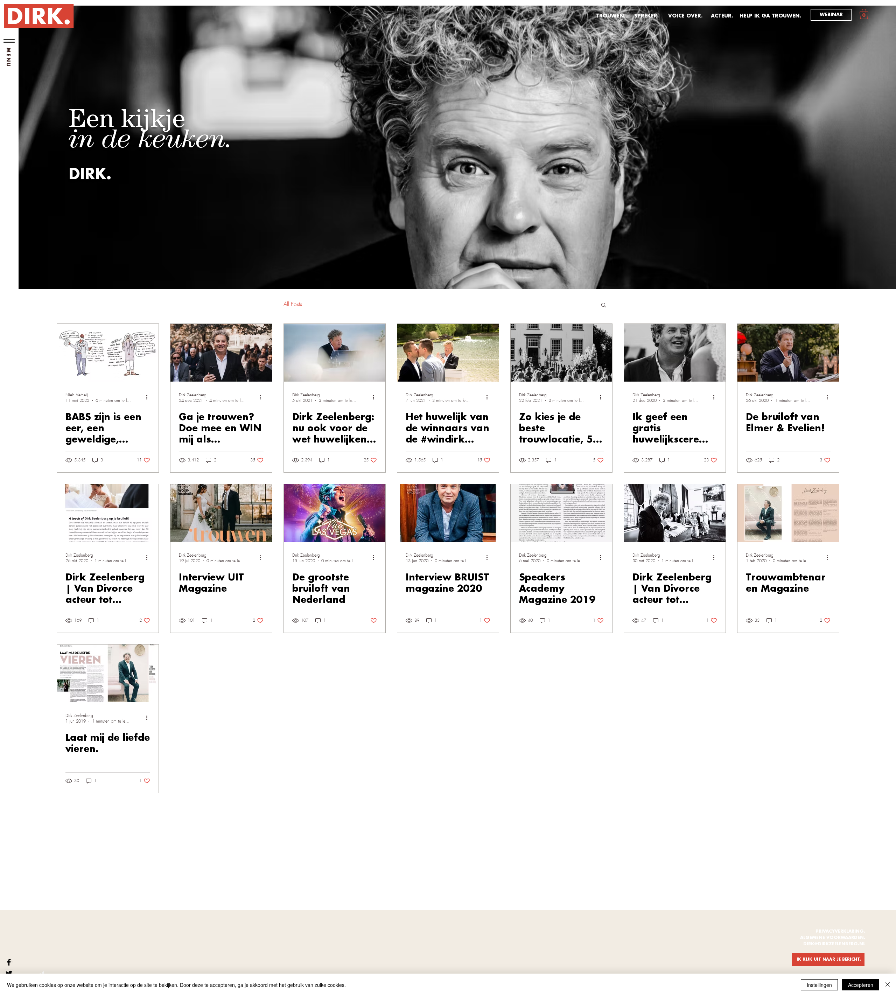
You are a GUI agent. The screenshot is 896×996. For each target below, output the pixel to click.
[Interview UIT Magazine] (221, 513)
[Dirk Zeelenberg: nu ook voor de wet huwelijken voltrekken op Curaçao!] (334, 353)
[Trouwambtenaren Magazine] (788, 513)
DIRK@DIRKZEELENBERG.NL (834, 944)
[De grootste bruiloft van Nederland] (334, 513)
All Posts (293, 304)
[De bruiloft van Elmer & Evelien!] (788, 353)
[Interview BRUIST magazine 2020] (448, 513)
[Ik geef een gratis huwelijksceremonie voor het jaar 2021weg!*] (675, 353)
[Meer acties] (149, 397)
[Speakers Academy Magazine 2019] (561, 513)
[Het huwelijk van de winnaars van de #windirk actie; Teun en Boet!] (448, 353)
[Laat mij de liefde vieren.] (108, 673)
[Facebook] (9, 962)
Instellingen (819, 984)
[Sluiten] (887, 984)
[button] (9, 41)
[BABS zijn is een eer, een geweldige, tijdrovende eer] (108, 353)
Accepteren (860, 984)
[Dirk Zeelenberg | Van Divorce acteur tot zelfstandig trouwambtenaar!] (108, 513)
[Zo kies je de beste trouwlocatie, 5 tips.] (561, 353)
